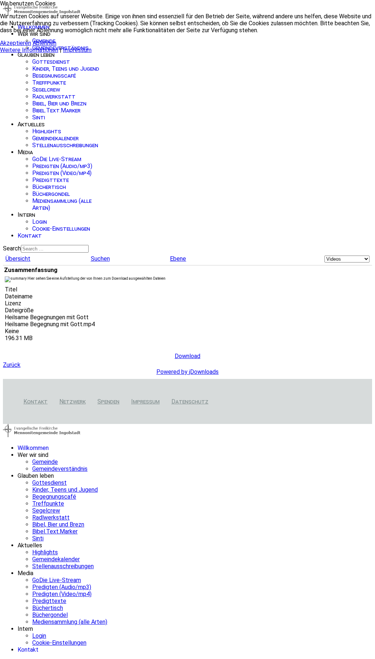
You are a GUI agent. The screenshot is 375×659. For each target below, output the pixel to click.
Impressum (145, 401)
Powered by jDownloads (187, 371)
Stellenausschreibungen (65, 145)
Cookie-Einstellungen (61, 228)
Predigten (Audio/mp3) (62, 166)
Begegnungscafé (54, 75)
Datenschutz (189, 401)
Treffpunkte (49, 82)
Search (12, 248)
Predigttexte (50, 179)
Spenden (108, 401)
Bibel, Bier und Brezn (59, 103)
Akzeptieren (15, 43)
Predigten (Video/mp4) (62, 173)
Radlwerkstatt (53, 96)
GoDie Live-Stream (56, 159)
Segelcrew (46, 89)
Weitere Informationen (29, 49)
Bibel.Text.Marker (56, 110)
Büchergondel (51, 193)
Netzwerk (72, 401)
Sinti (38, 117)
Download (187, 356)
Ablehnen (44, 43)
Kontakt (30, 235)
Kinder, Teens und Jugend (65, 68)
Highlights (46, 131)
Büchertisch (49, 186)
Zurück (12, 364)
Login (39, 221)
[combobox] (55, 249)
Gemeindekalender (55, 138)
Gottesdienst (51, 61)
